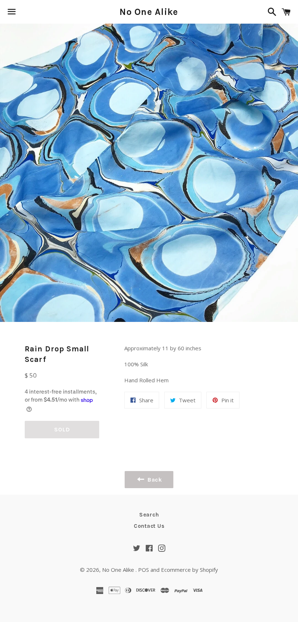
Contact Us (149, 526)
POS (143, 569)
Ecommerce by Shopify (189, 569)
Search (149, 514)
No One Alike (149, 12)
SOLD (62, 429)
